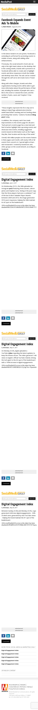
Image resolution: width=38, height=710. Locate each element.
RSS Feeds (23, 687)
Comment (6, 159)
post (11, 188)
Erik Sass (6, 183)
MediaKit (22, 685)
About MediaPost (14, 685)
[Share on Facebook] (3, 153)
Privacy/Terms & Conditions (17, 689)
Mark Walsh (7, 27)
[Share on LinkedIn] (8, 153)
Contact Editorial (13, 687)
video (10, 353)
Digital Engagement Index (10, 650)
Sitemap (29, 687)
